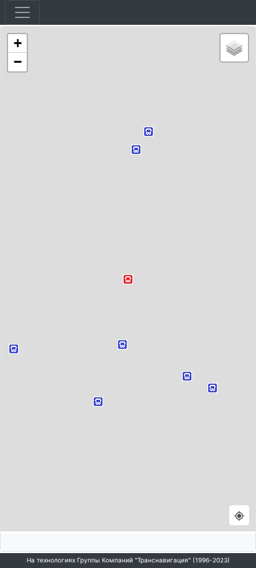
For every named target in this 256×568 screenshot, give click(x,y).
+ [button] (18, 43)
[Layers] (234, 47)
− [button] (18, 62)
